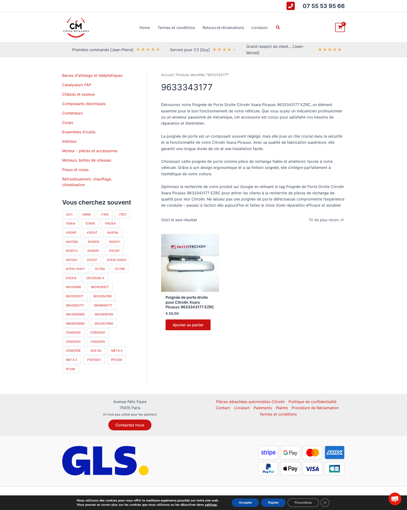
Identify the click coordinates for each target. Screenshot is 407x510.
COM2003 (73, 341)
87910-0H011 (75, 269)
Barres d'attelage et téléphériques (92, 75)
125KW (90, 223)
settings (211, 505)
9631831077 (74, 296)
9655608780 (104, 314)
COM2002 (97, 332)
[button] (278, 27)
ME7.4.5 (71, 360)
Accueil (167, 75)
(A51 (69, 214)
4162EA (110, 223)
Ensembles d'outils (78, 132)
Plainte (282, 407)
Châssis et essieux (78, 94)
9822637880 (104, 323)
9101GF (114, 251)
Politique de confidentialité (312, 401)
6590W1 (93, 251)
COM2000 (73, 332)
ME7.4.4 (116, 350)
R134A (70, 369)
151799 (120, 269)
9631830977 (100, 287)
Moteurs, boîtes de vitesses (86, 160)
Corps (67, 122)
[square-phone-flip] (291, 6)
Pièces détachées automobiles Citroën (250, 401)
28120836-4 (95, 278)
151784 (100, 269)
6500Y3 (71, 251)
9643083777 (75, 305)
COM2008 (73, 350)
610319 (71, 278)
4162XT (92, 232)
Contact (223, 407)
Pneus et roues (75, 169)
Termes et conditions (278, 414)
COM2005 (97, 341)
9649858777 (103, 305)
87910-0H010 (116, 260)
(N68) (86, 214)
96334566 (73, 287)
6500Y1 (114, 242)
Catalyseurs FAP (76, 84)
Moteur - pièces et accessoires (89, 150)
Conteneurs (72, 113)
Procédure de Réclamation (315, 407)
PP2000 (116, 360)
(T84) (105, 214)
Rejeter (273, 502)
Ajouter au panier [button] (188, 324)
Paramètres (303, 502)
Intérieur (69, 141)
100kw (70, 223)
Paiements (263, 407)
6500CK (93, 242)
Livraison (242, 407)
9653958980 (75, 314)
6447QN (72, 242)
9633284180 (102, 296)
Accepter (245, 502)
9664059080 (75, 323)
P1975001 (94, 360)
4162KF (71, 232)
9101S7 (92, 260)
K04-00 (95, 350)
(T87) (122, 214)
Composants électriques (84, 103)
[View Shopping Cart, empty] (340, 27)
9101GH (71, 260)
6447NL (113, 232)
